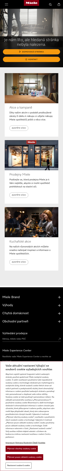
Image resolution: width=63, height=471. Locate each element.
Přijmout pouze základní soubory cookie (24, 457)
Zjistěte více (19, 128)
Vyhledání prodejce (15, 333)
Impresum (10, 443)
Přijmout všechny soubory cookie (21, 449)
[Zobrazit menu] (6, 5)
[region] (31, 416)
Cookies (41, 443)
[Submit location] (59, 339)
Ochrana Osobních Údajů (26, 443)
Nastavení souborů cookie (18, 465)
